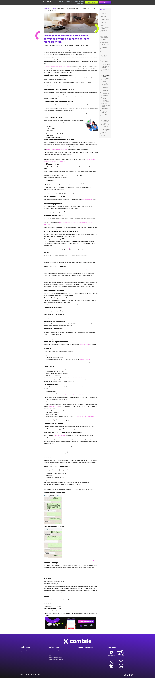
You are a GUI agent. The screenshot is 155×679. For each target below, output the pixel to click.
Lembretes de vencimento (104, 51)
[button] (109, 9)
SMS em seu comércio (80, 377)
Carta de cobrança (104, 133)
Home (45, 8)
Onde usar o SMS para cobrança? (105, 92)
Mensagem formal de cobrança (105, 89)
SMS (60, 1)
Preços (76, 1)
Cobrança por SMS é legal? (106, 106)
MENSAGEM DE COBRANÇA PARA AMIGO (105, 24)
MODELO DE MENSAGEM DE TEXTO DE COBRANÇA (104, 56)
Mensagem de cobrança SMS (105, 60)
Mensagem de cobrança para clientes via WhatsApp (105, 110)
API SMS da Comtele (54, 406)
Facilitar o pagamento (104, 40)
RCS (63, 1)
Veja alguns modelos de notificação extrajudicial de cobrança (79, 569)
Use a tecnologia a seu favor (105, 45)
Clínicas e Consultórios (106, 101)
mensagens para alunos (60, 305)
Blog (49, 8)
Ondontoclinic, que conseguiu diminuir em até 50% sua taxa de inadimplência (69, 395)
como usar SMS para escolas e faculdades (84, 416)
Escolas (105, 103)
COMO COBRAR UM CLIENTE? (105, 28)
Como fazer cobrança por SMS (106, 63)
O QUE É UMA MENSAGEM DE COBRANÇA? (104, 15)
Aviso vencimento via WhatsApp (106, 129)
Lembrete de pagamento (104, 48)
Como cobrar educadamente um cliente (105, 32)
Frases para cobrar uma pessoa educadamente (105, 36)
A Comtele (80, 3)
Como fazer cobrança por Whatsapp (105, 116)
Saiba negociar (104, 42)
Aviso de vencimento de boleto (106, 75)
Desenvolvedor (69, 1)
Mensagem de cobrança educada (106, 84)
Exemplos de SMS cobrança (105, 67)
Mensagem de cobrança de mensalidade (106, 71)
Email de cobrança (105, 135)
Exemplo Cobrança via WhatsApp (106, 125)
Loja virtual (105, 95)
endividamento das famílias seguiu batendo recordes (57, 66)
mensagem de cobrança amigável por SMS (56, 149)
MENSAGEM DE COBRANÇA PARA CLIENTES (105, 19)
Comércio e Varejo (105, 97)
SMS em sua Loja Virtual (84, 359)
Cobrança (54, 8)
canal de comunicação (60, 435)
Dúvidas (81, 1)
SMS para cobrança (87, 199)
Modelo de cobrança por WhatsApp (106, 120)
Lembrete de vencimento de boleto (106, 80)
